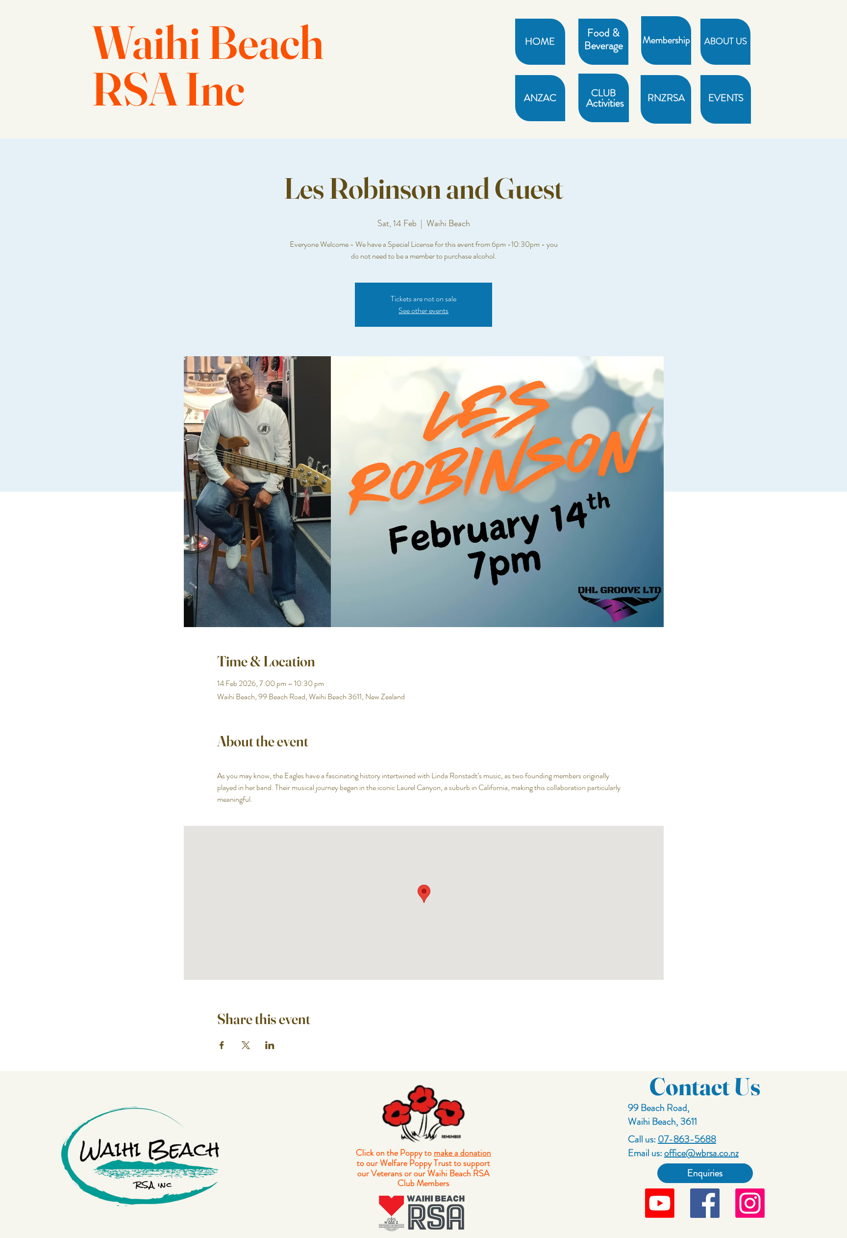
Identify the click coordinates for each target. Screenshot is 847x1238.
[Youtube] (659, 1203)
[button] (603, 33)
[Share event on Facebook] (221, 1045)
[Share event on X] (245, 1045)
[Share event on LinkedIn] (269, 1045)
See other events (423, 310)
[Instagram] (750, 1203)
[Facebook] (705, 1203)
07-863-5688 (687, 1139)
